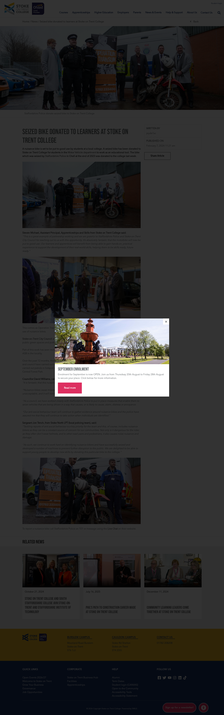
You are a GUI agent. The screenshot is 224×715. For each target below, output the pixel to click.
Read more (70, 388)
